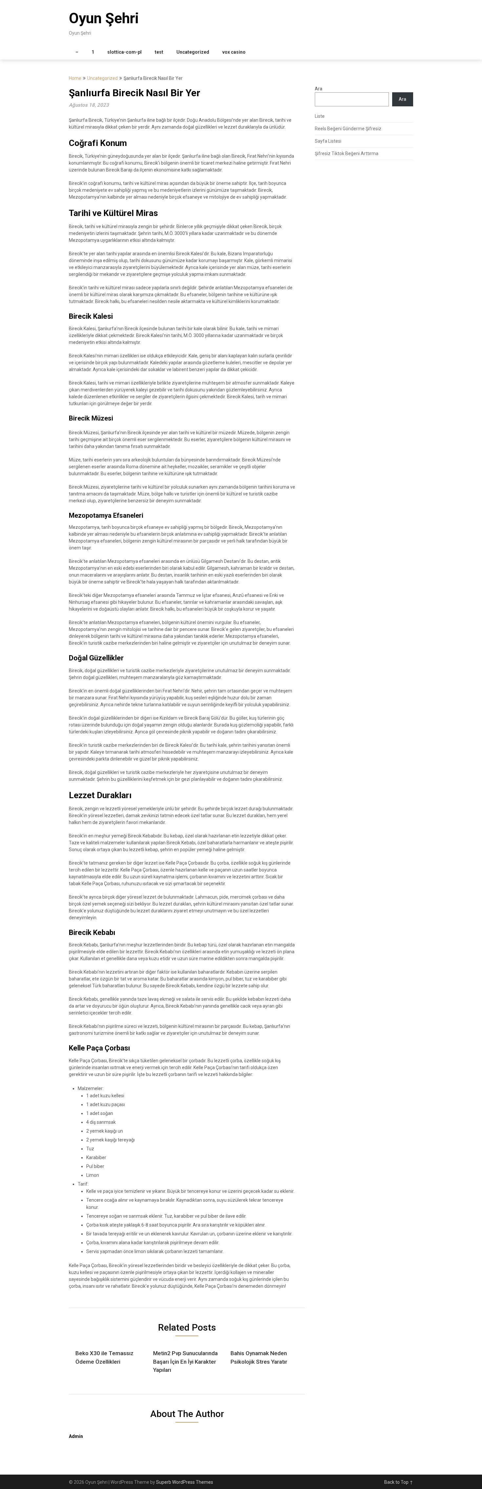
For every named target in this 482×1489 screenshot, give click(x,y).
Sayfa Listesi (328, 141)
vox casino (234, 52)
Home (75, 78)
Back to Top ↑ (398, 1482)
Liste (320, 116)
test (159, 52)
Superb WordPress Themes (184, 1482)
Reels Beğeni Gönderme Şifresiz (348, 128)
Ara (318, 88)
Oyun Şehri (104, 18)
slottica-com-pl (124, 52)
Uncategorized (192, 52)
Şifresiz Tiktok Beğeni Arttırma (346, 153)
